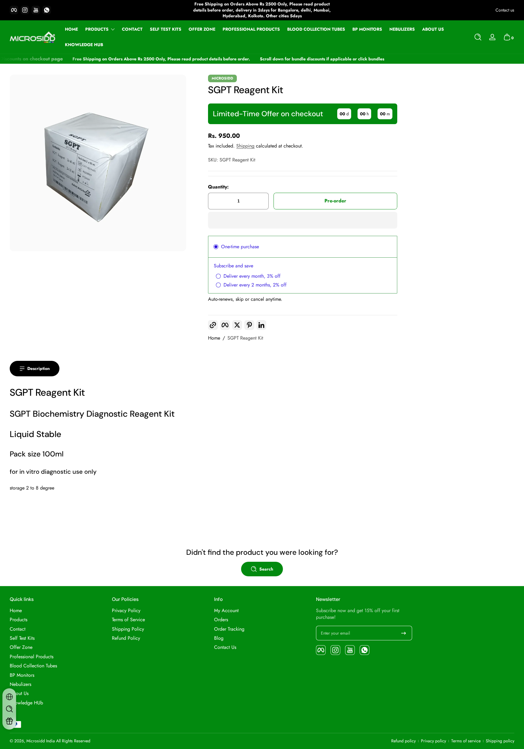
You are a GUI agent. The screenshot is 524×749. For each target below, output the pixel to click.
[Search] (478, 37)
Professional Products (31, 656)
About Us (19, 693)
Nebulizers (20, 684)
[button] (478, 37)
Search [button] (266, 569)
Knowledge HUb (26, 703)
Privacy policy (433, 741)
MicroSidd (222, 78)
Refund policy (403, 741)
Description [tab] (38, 368)
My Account (226, 610)
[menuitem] (58, 610)
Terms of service (466, 741)
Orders (221, 619)
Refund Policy (126, 638)
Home (214, 338)
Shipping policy (500, 741)
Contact (17, 629)
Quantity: (218, 187)
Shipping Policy (128, 629)
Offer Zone (21, 647)
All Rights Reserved (73, 741)
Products (97, 29)
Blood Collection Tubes (33, 666)
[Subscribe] (403, 633)
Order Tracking (229, 629)
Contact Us (225, 647)
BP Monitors (22, 675)
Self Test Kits (22, 638)
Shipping (245, 145)
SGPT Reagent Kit (245, 338)
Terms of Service (128, 619)
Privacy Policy (126, 610)
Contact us (504, 10)
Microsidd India (40, 741)
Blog (218, 638)
